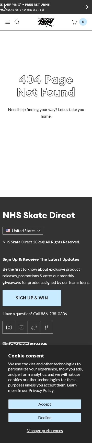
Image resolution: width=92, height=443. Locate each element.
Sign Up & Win (32, 297)
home (46, 116)
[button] (7, 22)
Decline (44, 417)
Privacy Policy (41, 390)
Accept (44, 404)
